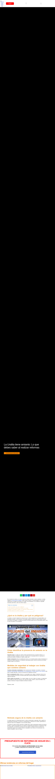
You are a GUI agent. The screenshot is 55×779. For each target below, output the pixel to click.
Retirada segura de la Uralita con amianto (16, 610)
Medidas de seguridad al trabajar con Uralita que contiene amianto (20, 609)
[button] (26, 3)
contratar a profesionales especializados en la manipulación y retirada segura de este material (26, 671)
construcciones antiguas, (17, 600)
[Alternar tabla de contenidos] (31, 605)
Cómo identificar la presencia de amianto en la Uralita (18, 608)
